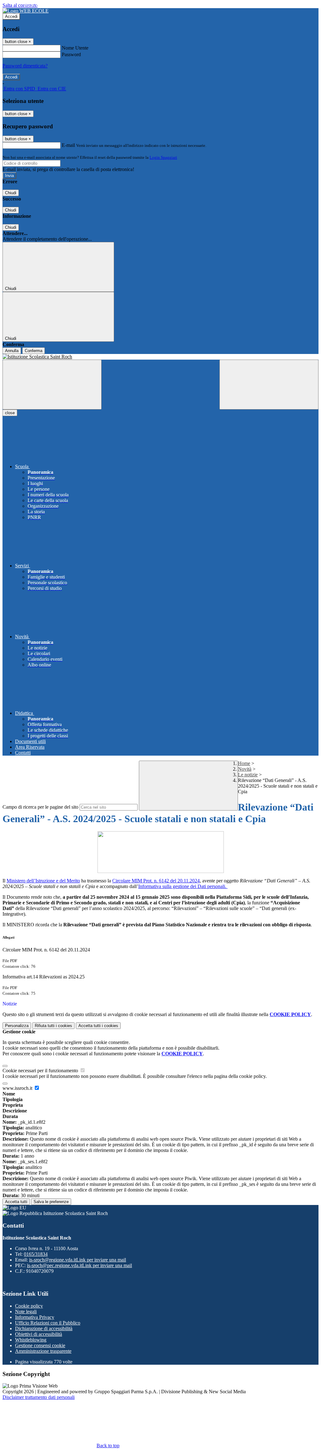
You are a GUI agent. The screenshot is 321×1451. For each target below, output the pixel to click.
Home (244, 763)
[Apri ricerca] (268, 385)
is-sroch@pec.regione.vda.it (79, 1265)
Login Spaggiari (163, 157)
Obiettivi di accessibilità (38, 1334)
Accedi (11, 16)
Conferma (33, 350)
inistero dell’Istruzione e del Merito (45, 880)
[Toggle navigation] (52, 385)
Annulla (11, 350)
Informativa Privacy (34, 1317)
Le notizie (248, 774)
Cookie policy (29, 1306)
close (10, 412)
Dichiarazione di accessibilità (43, 1328)
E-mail (68, 145)
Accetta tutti (98, 1025)
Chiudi (10, 192)
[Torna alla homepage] (160, 357)
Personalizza (17, 1025)
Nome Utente (75, 48)
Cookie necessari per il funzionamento (41, 1070)
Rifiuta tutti (53, 1025)
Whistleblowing (30, 1339)
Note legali (26, 1311)
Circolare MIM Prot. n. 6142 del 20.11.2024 (156, 880)
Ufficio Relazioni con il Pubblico (47, 1322)
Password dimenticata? (25, 65)
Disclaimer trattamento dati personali (39, 1397)
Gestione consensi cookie (40, 1345)
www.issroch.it (18, 1088)
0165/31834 (36, 1254)
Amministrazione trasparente (43, 1351)
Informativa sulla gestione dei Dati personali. (183, 886)
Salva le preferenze (51, 1201)
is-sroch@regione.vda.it (77, 1259)
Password (71, 54)
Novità (244, 769)
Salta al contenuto (20, 5)
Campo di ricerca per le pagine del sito (40, 807)
